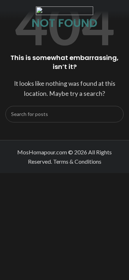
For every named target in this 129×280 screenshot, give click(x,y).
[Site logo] (64, 9)
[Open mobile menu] (8, 11)
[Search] (115, 114)
